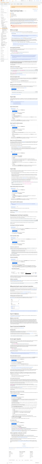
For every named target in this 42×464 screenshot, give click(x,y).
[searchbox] (4, 5)
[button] (3, 9)
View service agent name (19, 73)
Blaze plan (22, 35)
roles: (15, 42)
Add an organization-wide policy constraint (16, 368)
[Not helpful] (37, 9)
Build (6, 0)
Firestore (7, 2)
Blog (34, 0)
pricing (34, 289)
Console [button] (12, 151)
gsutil (14, 67)
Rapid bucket (22, 38)
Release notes (31, 455)
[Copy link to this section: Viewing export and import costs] (23, 295)
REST (19, 23)
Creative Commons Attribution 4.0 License (27, 447)
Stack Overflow (31, 453)
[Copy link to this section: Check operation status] (19, 235)
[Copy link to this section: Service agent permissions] (20, 47)
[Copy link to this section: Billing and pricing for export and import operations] (33, 286)
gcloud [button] (17, 108)
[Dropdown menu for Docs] (14, 0)
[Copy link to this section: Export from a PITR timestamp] (22, 140)
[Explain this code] (35, 69)
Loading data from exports (15, 316)
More (15, 0)
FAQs (30, 457)
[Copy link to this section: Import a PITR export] (18, 210)
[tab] (13, 108)
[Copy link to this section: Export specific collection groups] (23, 123)
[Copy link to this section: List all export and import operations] (24, 225)
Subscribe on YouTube (21, 455)
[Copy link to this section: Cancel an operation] (18, 257)
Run (9, 0)
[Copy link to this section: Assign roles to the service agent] (20, 66)
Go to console (37, 0)
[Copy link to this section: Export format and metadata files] (25, 326)
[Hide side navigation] (7, 463)
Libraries (10, 455)
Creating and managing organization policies (22, 437)
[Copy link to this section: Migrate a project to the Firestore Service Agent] (24, 391)
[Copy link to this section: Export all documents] (18, 106)
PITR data (23, 141)
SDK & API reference (11, 453)
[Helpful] (36, 9)
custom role (21, 387)
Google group (31, 454)
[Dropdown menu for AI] (10, 4)
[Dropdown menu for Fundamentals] (7, 4)
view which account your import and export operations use (28, 56)
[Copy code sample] (37, 69)
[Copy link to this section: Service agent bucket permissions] (20, 378)
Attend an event (21, 456)
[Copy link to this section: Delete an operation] (18, 279)
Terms (9, 462)
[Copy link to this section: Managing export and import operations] (28, 215)
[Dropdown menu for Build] (8, 0)
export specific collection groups (18, 101)
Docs (12, 0)
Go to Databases (15, 111)
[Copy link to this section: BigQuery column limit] (19, 318)
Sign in (40, 0)
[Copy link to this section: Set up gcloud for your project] (22, 84)
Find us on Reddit (21, 453)
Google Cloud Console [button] (13, 108)
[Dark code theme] (36, 69)
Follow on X (20, 454)
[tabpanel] (24, 115)
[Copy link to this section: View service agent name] (20, 76)
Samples (10, 454)
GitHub (9, 456)
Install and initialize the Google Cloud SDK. (16, 94)
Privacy (11, 462)
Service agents (21, 53)
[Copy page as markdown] (25, 10)
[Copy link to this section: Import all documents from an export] (24, 186)
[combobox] (24, 0)
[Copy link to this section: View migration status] (17, 420)
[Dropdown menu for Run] (11, 0)
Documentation (3, 2)
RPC (20, 23)
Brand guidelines (31, 456)
